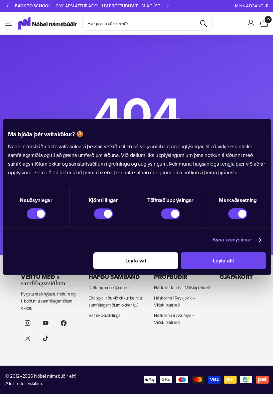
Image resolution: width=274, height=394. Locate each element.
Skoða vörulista (9, 23)
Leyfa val (133, 261)
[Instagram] (27, 323)
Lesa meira (187, 6)
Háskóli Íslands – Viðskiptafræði (179, 287)
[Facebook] (63, 323)
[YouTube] (45, 323)
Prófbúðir (167, 276)
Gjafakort (231, 276)
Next (206, 6)
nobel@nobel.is (116, 287)
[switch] (101, 214)
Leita (203, 23)
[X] (27, 338)
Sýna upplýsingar (227, 240)
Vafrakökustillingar (103, 315)
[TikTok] (45, 338)
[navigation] (7, 5)
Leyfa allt (219, 261)
